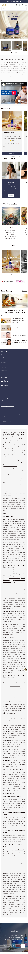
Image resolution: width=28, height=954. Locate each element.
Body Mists (19, 902)
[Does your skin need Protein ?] (6, 335)
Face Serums (15, 531)
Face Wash (22, 533)
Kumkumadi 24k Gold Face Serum (13, 879)
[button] (9, 140)
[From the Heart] (11, 216)
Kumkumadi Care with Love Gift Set (12, 885)
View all (24, 291)
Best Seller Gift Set (19, 883)
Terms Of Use (4, 365)
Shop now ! (6, 513)
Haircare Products (12, 642)
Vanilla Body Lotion (13, 744)
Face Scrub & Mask (14, 898)
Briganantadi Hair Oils (15, 686)
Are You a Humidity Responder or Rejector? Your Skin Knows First (19, 342)
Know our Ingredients (5, 360)
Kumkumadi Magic (7, 823)
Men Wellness (11, 908)
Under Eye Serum (8, 883)
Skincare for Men (20, 881)
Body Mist (18, 762)
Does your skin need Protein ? (19, 335)
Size (4, 146)
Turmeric (22, 615)
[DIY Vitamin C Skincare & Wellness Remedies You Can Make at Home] (14, 301)
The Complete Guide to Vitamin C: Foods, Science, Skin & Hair (18, 320)
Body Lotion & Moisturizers (9, 902)
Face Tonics (22, 624)
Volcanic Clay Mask (9, 560)
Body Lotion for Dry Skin (16, 887)
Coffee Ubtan (13, 617)
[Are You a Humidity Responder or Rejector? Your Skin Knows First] (6, 342)
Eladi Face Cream (9, 552)
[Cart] (22, 5)
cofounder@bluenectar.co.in (7, 406)
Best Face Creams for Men (17, 891)
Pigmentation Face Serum (9, 881)
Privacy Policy (3, 362)
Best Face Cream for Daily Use (16, 877)
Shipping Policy (4, 370)
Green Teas (11, 912)
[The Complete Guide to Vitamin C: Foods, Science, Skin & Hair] (6, 320)
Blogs (2, 372)
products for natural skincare (10, 466)
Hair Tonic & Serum (8, 906)
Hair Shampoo (21, 704)
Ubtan (13, 893)
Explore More (11, 241)
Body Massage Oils (19, 900)
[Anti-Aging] (11, 170)
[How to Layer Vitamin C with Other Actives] (6, 328)
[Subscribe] (23, 946)
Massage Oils (17, 729)
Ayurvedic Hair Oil (7, 893)
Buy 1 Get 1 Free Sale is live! (14, 1)
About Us (3, 354)
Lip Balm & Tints (11, 900)
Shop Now (11, 195)
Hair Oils (13, 904)
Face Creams (13, 587)
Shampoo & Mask (20, 904)
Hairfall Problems (19, 850)
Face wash (20, 598)
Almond (5, 617)
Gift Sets (9, 914)
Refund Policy (3, 367)
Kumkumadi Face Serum (9, 521)
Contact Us (3, 357)
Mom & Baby (13, 910)
